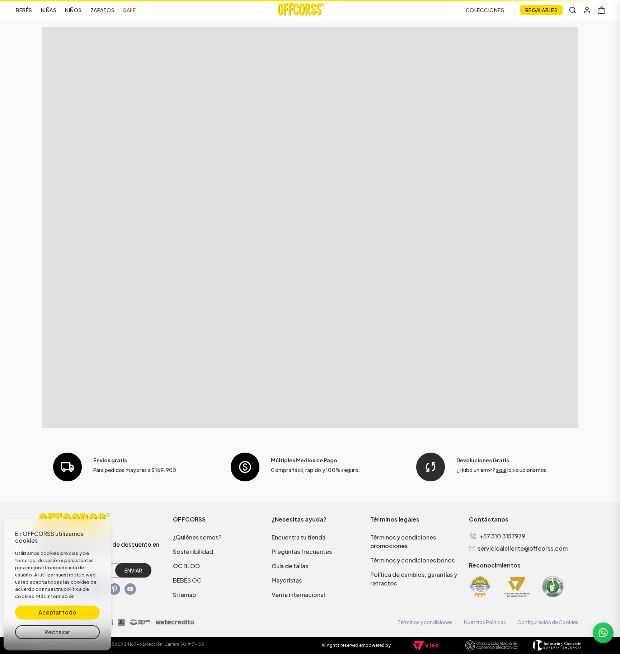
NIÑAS (49, 10)
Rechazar (57, 632)
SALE (129, 10)
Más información (55, 596)
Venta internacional (298, 594)
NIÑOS (73, 10)
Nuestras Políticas (485, 622)
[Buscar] (572, 10)
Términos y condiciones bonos (412, 560)
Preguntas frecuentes (302, 551)
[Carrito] (601, 10)
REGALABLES (541, 10)
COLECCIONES (485, 10)
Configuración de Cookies (547, 622)
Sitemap (184, 594)
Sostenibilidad (193, 551)
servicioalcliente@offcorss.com (523, 548)
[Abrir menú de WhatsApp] (603, 632)
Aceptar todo (57, 612)
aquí (501, 470)
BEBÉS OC (187, 580)
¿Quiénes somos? (197, 537)
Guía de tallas (290, 566)
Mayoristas (287, 580)
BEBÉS (24, 10)
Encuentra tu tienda (298, 537)
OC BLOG (186, 566)
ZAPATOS (102, 10)
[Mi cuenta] (587, 10)
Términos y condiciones (425, 622)
